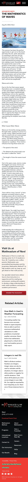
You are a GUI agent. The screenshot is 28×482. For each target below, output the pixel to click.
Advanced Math (8, 11)
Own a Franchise (17, 430)
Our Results (5, 452)
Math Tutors (18, 436)
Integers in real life (12, 355)
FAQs (16, 449)
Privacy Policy (13, 460)
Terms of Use (5, 471)
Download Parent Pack (9, 418)
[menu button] (18, 3)
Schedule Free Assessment (14, 293)
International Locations (6, 436)
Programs (5, 430)
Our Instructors (7, 447)
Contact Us (5, 442)
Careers (16, 441)
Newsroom (17, 445)
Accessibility (5, 460)
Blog (15, 453)
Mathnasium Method (6, 424)
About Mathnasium (18, 424)
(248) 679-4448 (7, 414)
